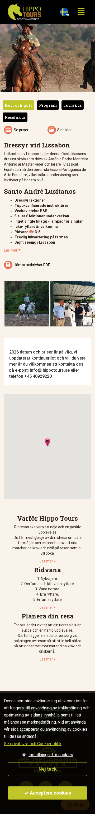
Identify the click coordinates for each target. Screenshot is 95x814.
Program (48, 105)
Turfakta (73, 105)
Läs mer (12, 250)
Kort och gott (18, 105)
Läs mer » (48, 607)
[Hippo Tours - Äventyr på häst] (24, 11)
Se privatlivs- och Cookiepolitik (32, 743)
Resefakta (15, 117)
